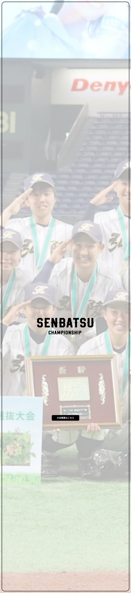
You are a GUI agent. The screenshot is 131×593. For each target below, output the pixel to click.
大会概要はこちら (65, 418)
